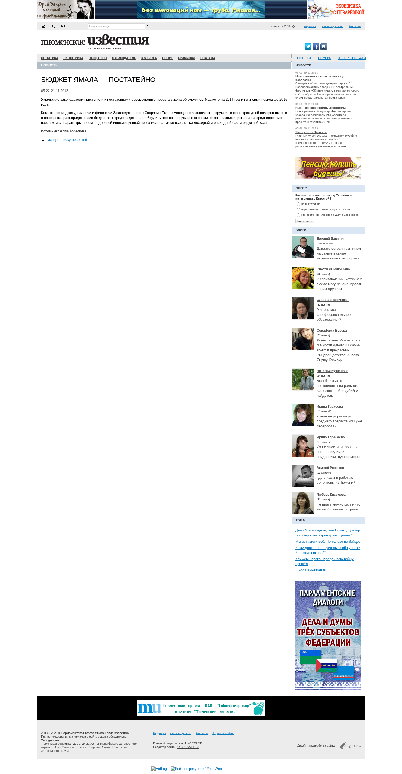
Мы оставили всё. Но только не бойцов (327, 541)
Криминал (186, 58)
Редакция (310, 26)
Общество (98, 58)
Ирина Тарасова (330, 406)
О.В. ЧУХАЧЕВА (188, 747)
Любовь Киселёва (331, 494)
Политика (49, 58)
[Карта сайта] (53, 26)
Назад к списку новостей (66, 140)
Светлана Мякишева (333, 269)
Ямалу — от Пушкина (311, 132)
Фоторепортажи (352, 58)
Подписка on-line (223, 733)
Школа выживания (310, 570)
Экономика (73, 58)
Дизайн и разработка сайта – (317, 745)
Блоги (301, 230)
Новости (49, 65)
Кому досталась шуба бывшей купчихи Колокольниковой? (327, 550)
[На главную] (43, 26)
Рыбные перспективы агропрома (320, 107)
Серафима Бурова (332, 330)
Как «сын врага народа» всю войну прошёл (324, 561)
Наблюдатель (124, 58)
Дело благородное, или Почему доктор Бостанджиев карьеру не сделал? (327, 532)
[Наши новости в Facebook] (316, 49)
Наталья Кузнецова (332, 371)
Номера (324, 58)
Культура (149, 58)
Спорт (167, 58)
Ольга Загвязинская (333, 300)
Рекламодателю (332, 26)
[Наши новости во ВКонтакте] (323, 49)
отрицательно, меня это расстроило (325, 209)
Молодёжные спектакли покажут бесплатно (320, 78)
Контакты (355, 26)
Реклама (207, 58)
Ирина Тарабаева (331, 437)
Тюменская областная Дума (60, 743)
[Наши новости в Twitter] (308, 49)
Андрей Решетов (330, 468)
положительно (311, 203)
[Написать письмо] (63, 26)
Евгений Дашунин (331, 239)
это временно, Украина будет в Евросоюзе (330, 214)
